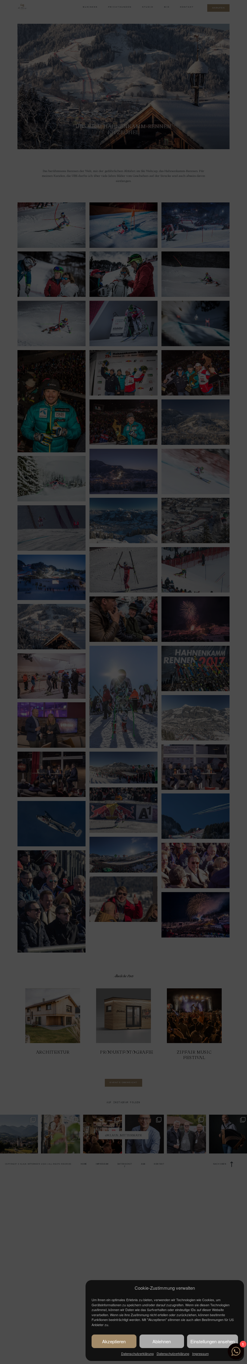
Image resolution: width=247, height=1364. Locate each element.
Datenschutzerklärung (137, 1353)
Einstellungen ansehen (212, 1341)
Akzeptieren (114, 1341)
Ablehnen (161, 1341)
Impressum (200, 1353)
